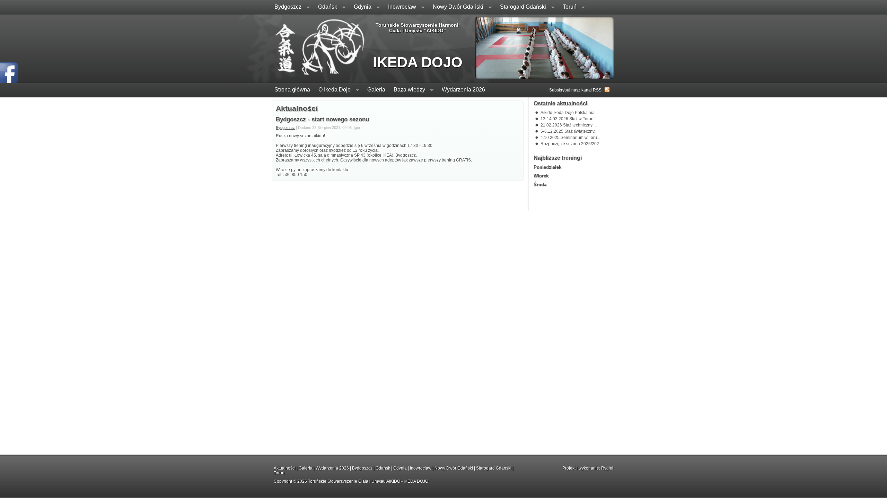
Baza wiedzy (407, 90)
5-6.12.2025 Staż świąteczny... (569, 131)
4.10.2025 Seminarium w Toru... (570, 137)
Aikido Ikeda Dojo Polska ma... (569, 112)
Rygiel (607, 468)
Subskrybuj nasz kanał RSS (575, 90)
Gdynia (360, 7)
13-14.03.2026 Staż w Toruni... (569, 118)
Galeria (376, 90)
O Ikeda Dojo (332, 90)
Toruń (568, 7)
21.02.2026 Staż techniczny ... (569, 125)
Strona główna (292, 90)
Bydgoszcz (285, 7)
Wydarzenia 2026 (463, 90)
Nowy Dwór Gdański (456, 7)
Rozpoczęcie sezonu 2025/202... (571, 143)
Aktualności (285, 468)
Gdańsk (325, 7)
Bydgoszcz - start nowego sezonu (322, 119)
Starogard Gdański (521, 7)
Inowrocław (400, 7)
